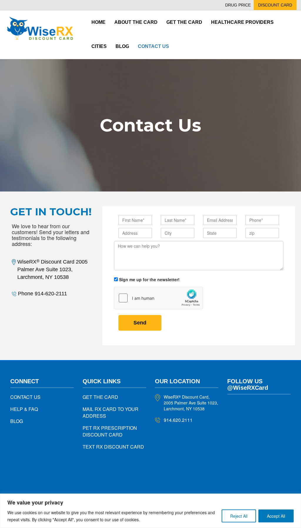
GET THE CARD (100, 397)
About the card (136, 22)
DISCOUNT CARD (275, 5)
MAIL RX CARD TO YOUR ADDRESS (110, 412)
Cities (99, 46)
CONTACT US (25, 397)
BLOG (16, 421)
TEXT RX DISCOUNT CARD (113, 446)
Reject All (239, 516)
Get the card (184, 22)
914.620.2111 (178, 420)
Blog (122, 46)
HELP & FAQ (24, 409)
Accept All (276, 516)
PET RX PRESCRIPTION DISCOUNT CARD (110, 431)
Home (98, 22)
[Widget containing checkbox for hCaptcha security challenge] (158, 298)
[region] (150, 511)
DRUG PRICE (238, 5)
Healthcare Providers (242, 22)
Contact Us (153, 46)
